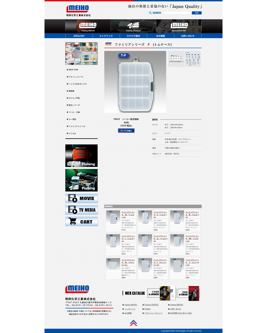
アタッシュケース (76, 77)
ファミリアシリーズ (77, 126)
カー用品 (72, 119)
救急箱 (71, 91)
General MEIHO (176, 305)
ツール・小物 (74, 112)
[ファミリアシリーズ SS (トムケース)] (113, 223)
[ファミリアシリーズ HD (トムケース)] (177, 247)
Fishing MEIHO (130, 305)
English (147, 309)
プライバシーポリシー (153, 313)
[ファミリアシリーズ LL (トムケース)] (145, 247)
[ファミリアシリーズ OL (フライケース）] (113, 270)
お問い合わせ (175, 309)
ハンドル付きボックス (78, 84)
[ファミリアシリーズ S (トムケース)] (145, 223)
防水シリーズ (74, 105)
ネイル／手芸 (74, 98)
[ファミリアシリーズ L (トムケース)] (113, 247)
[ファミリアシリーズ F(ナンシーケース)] (145, 270)
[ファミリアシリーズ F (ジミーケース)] (177, 270)
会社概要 (128, 313)
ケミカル (72, 133)
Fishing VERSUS (151, 305)
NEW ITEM (73, 70)
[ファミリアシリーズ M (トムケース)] (177, 223)
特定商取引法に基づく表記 (181, 313)
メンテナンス (129, 309)
